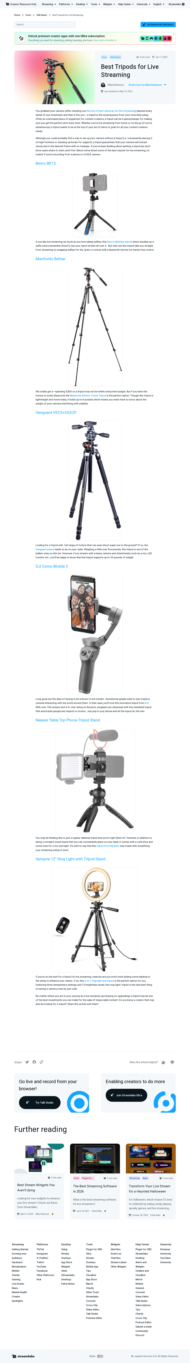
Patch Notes (68, 1283)
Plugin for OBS (94, 1249)
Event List (116, 1253)
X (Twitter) (42, 1258)
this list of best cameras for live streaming (111, 110)
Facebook (42, 1270)
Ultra (88, 1253)
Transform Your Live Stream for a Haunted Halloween (149, 1188)
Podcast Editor (94, 1318)
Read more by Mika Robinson (145, 84)
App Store (66, 1262)
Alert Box (116, 1249)
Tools (28, 15)
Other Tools (92, 1292)
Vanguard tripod (45, 549)
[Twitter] (27, 1062)
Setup (64, 1249)
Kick (39, 1279)
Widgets (65, 1266)
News (15, 1288)
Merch (89, 1283)
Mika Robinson (42, 1214)
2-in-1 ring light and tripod (99, 980)
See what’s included (104, 40)
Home (17, 15)
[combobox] (44, 25)
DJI (147, 702)
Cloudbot (91, 1275)
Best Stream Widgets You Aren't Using (36, 1187)
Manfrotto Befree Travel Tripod (88, 395)
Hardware (17, 1262)
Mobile (15, 1270)
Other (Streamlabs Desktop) (68, 1275)
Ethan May (97, 1211)
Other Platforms (45, 1275)
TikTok (40, 1249)
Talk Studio (41, 15)
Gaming (16, 1279)
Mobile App (92, 1266)
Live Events (18, 1283)
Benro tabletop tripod (119, 241)
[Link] (41, 1062)
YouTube (41, 1266)
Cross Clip (92, 1305)
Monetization (19, 1266)
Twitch (40, 1262)
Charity (16, 1275)
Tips (88, 1270)
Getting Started (20, 1249)
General (140, 1288)
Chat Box (116, 1258)
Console (140, 1292)
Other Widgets (118, 1266)
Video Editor (92, 1309)
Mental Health (19, 1292)
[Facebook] (34, 1062)
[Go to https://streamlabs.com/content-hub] (21, 4)
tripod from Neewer (108, 845)
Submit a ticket (144, 1326)
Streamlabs (175, 4)
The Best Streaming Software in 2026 (95, 1188)
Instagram (42, 1253)
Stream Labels (118, 1262)
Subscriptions (143, 1305)
